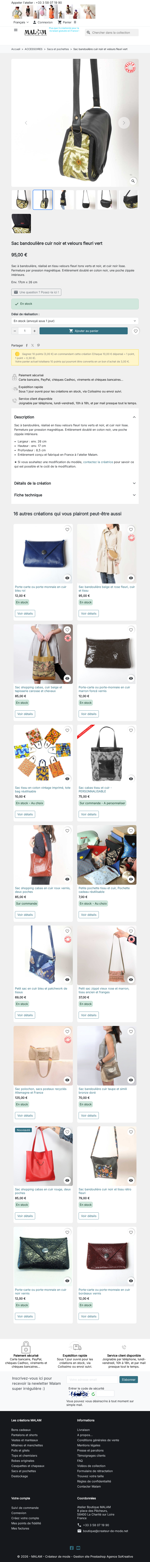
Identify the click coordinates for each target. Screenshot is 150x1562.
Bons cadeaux (21, 1430)
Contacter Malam (89, 1486)
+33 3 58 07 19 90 (96, 1525)
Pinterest (38, 345)
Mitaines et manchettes (27, 1445)
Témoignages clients (91, 1455)
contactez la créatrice (98, 462)
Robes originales (22, 1461)
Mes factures (20, 1528)
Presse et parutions (90, 1450)
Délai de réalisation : (25, 314)
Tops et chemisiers (24, 1455)
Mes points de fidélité (26, 1523)
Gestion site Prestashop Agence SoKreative (103, 1556)
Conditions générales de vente (98, 1440)
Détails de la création (32, 483)
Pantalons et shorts (24, 1435)
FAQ (80, 1461)
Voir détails (25, 613)
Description (24, 417)
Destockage (19, 1476)
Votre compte (20, 1498)
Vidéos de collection (91, 1466)
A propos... (85, 1435)
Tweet (32, 345)
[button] (42, 22)
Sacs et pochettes (23, 1471)
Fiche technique (28, 495)
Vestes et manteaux (24, 1440)
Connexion (18, 1513)
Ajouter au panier (83, 331)
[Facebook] (72, 1547)
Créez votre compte (25, 1518)
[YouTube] (78, 1547)
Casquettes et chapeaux (27, 1466)
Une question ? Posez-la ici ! (36, 292)
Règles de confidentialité (94, 1481)
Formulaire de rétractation (95, 1471)
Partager (27, 345)
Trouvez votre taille (90, 1476)
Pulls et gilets (20, 1450)
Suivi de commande (25, 1508)
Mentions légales (88, 1445)
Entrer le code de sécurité (86, 1388)
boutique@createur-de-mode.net (105, 1531)
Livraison (83, 1430)
